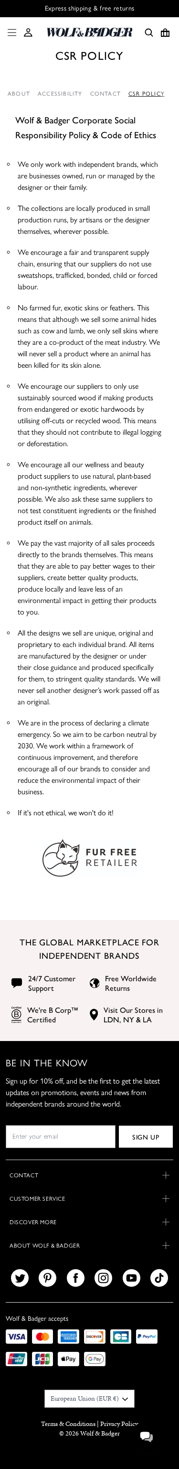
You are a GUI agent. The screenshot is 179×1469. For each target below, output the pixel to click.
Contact (105, 93)
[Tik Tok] (159, 1278)
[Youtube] (131, 1278)
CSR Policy (146, 93)
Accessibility (60, 93)
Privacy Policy (119, 1423)
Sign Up (145, 1136)
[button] (28, 32)
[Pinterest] (47, 1278)
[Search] (149, 32)
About (19, 93)
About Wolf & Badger (45, 1245)
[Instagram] (103, 1278)
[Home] (90, 32)
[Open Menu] (10, 32)
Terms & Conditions (68, 1423)
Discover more (33, 1222)
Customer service (37, 1198)
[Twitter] (19, 1278)
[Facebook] (75, 1278)
